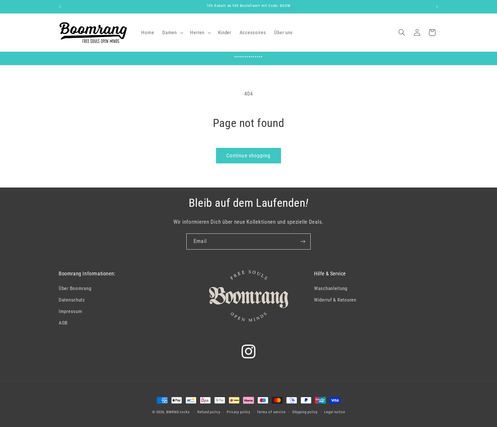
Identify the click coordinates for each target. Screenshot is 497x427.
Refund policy (208, 412)
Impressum (70, 311)
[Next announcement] (437, 6)
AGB (63, 323)
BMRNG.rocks (178, 412)
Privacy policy (238, 412)
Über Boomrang (75, 288)
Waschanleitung (330, 288)
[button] (172, 32)
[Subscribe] (302, 241)
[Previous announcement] (59, 6)
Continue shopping (248, 155)
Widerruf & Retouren (335, 300)
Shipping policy (305, 412)
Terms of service (271, 412)
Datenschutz (72, 300)
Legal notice (334, 412)
